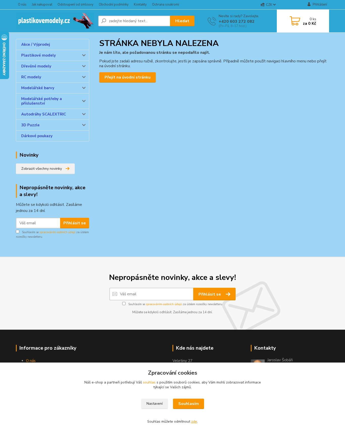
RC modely (31, 77)
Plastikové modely (38, 55)
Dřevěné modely (36, 66)
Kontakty (140, 4)
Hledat (182, 21)
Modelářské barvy (37, 87)
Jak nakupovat (42, 4)
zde (194, 421)
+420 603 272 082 (237, 21)
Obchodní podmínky (114, 4)
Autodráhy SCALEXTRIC (43, 114)
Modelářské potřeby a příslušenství (41, 101)
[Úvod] (55, 21)
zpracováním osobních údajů (57, 232)
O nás (22, 4)
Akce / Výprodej (35, 44)
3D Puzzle (30, 125)
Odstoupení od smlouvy (75, 4)
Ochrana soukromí (165, 4)
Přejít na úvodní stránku (128, 77)
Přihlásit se (74, 223)
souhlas (149, 382)
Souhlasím (188, 403)
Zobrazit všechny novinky (41, 168)
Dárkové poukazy (37, 135)
